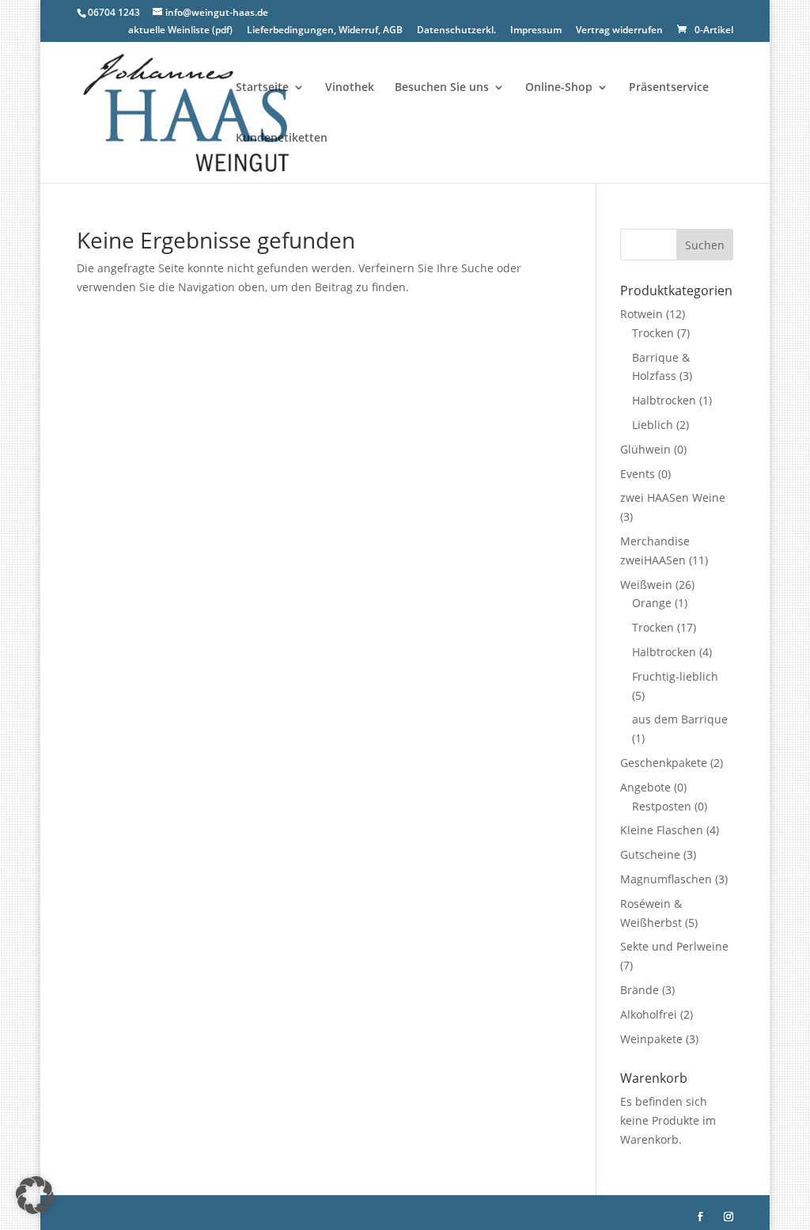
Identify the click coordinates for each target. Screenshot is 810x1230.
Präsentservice (669, 88)
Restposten (661, 806)
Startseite (262, 88)
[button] (35, 1195)
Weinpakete (651, 1038)
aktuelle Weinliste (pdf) (180, 30)
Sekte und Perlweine (674, 946)
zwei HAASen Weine (672, 497)
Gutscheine (650, 854)
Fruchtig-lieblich (675, 676)
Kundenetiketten (281, 138)
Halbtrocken (664, 400)
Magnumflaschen (666, 878)
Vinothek (349, 88)
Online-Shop (558, 88)
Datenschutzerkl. (456, 30)
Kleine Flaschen (661, 829)
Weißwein (646, 584)
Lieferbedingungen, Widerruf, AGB (325, 30)
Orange (652, 602)
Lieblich (652, 424)
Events (637, 473)
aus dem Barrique (680, 719)
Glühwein (645, 449)
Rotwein (641, 313)
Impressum (536, 30)
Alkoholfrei (648, 1014)
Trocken (653, 332)
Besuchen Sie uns (442, 88)
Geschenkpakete (663, 762)
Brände (639, 989)
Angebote (645, 787)
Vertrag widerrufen (619, 30)
